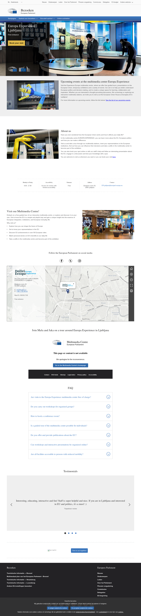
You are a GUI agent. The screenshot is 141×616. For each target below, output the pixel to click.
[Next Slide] (129, 504)
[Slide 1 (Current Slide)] (65, 533)
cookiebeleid (103, 612)
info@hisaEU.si (21, 290)
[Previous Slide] (12, 504)
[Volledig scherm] (131, 285)
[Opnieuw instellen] (131, 268)
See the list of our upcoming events (118, 100)
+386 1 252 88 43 (22, 291)
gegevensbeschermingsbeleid (85, 612)
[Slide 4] (75, 533)
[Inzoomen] (131, 274)
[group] (68, 293)
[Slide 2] (68, 533)
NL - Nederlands (13, 2)
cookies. (121, 612)
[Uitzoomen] (131, 280)
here (114, 157)
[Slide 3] (72, 533)
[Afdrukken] (131, 291)
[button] (126, 2)
